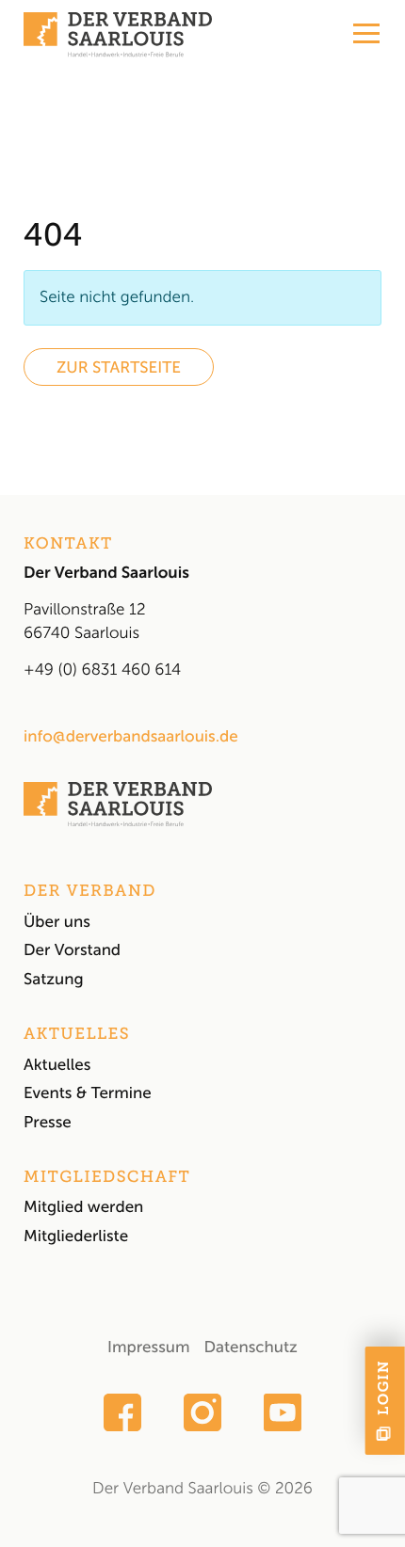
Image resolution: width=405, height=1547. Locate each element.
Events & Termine (88, 1093)
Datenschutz (250, 1347)
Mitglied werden (83, 1207)
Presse (48, 1122)
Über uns (57, 922)
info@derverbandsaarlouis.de (131, 736)
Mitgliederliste (76, 1236)
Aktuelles (57, 1065)
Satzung (54, 979)
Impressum (148, 1347)
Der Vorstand (72, 950)
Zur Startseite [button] (119, 368)
